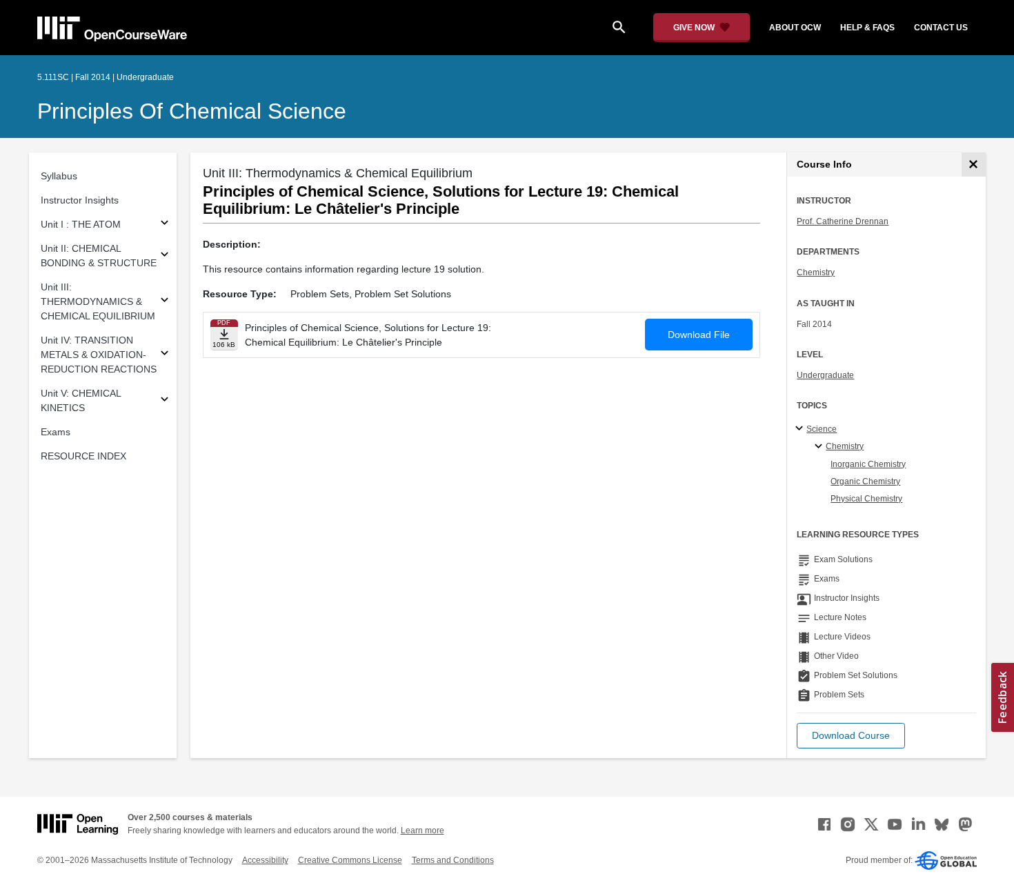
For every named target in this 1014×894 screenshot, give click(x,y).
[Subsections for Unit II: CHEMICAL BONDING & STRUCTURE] (164, 256)
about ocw (795, 27)
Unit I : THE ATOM (81, 224)
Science (821, 429)
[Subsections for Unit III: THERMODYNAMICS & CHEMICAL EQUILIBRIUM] (164, 301)
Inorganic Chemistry (868, 464)
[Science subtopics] (801, 429)
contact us (941, 27)
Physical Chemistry (866, 499)
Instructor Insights (80, 200)
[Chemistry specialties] (820, 447)
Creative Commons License (350, 860)
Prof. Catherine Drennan (842, 221)
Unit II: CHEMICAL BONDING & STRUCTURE (99, 255)
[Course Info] (974, 164)
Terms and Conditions (453, 860)
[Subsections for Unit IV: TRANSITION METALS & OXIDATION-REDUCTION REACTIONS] (164, 355)
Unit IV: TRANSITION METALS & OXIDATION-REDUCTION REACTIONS (99, 355)
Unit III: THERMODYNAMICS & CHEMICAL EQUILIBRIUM (98, 301)
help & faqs (867, 27)
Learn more (422, 830)
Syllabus (59, 175)
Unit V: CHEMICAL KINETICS (81, 400)
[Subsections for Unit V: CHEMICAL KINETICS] (164, 401)
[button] (851, 735)
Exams (55, 431)
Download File (699, 334)
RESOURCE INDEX (83, 455)
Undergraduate (825, 375)
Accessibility (265, 860)
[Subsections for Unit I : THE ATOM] (164, 224)
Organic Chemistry (865, 481)
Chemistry (816, 272)
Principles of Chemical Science (191, 111)
